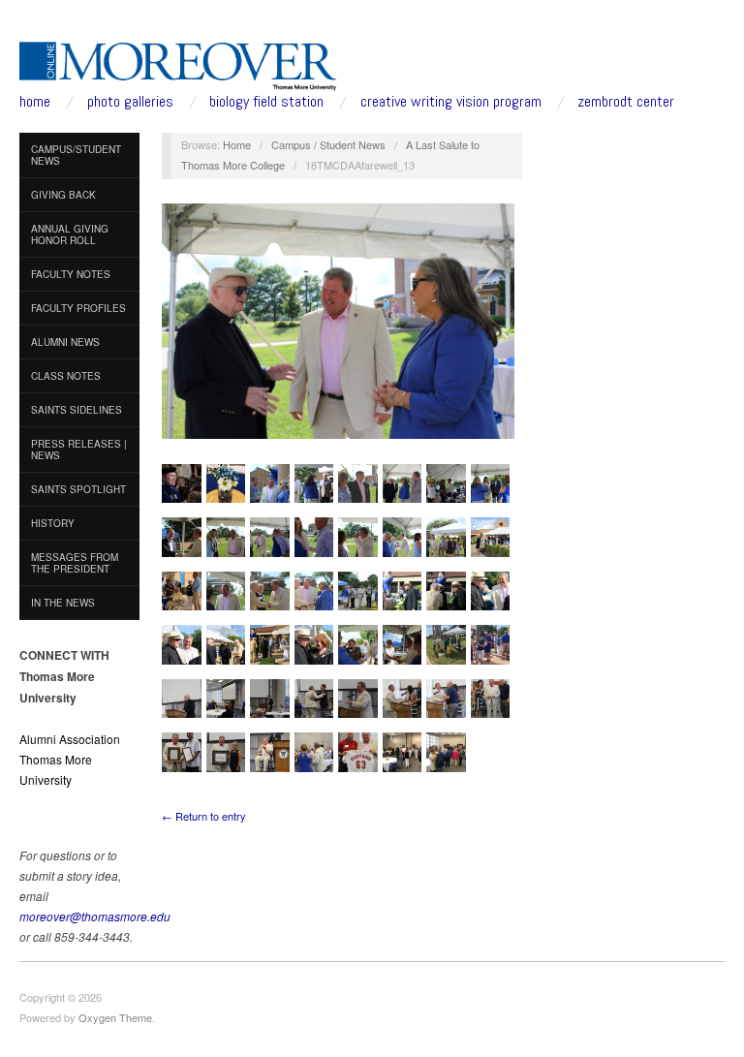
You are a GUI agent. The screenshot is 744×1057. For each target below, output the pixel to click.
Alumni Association (69, 739)
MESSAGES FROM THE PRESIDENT (74, 562)
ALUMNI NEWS (65, 342)
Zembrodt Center (625, 101)
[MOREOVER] (178, 62)
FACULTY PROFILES (78, 308)
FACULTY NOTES (70, 274)
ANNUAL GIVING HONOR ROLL (69, 234)
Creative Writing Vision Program (451, 101)
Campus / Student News (328, 144)
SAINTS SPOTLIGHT (78, 489)
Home (237, 144)
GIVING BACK (63, 195)
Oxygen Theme (115, 1017)
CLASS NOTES (66, 376)
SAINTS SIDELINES (76, 410)
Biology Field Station (266, 101)
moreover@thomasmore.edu (94, 916)
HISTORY (53, 523)
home (34, 101)
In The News (63, 602)
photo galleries (130, 101)
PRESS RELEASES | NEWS (79, 449)
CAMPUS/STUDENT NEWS (76, 155)
